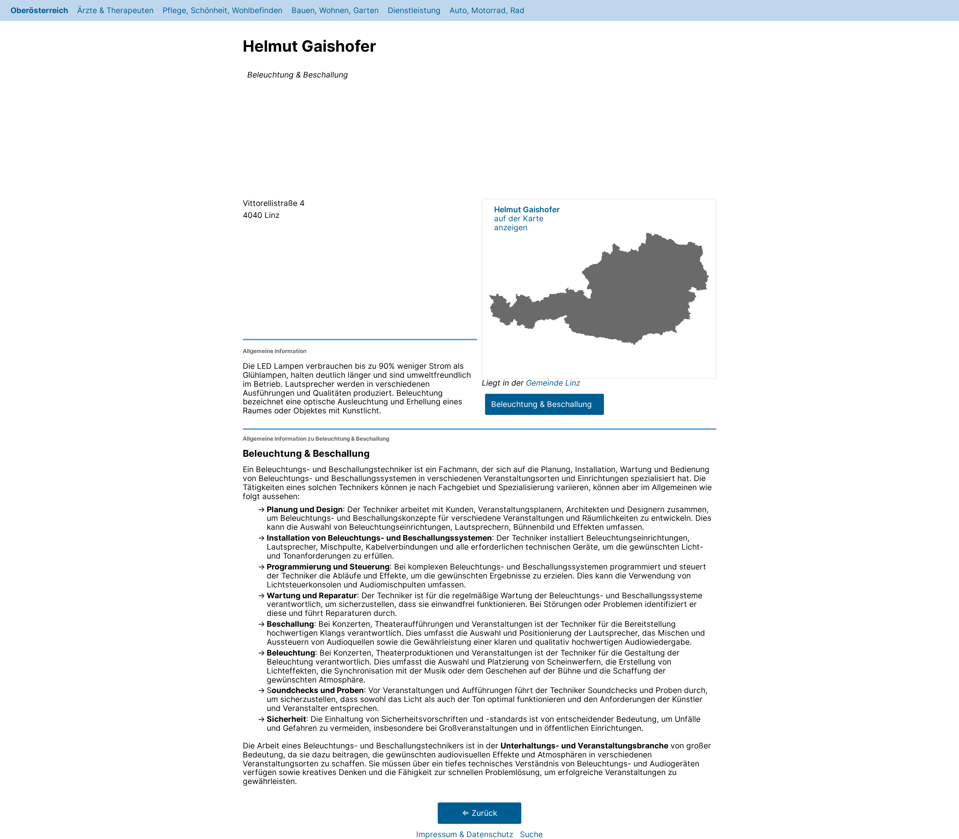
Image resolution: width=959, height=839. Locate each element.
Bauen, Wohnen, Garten (335, 10)
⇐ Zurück (479, 813)
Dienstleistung (414, 10)
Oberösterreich (39, 10)
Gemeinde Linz (553, 382)
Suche (531, 834)
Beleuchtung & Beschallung (541, 404)
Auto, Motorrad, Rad (487, 10)
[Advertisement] (479, 140)
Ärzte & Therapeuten (115, 10)
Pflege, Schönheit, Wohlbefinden (222, 10)
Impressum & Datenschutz (464, 834)
